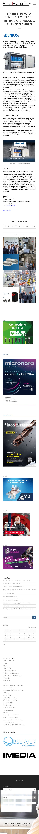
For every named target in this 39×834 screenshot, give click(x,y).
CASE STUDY (7, 668)
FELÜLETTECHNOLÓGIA (10, 673)
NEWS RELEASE (8, 705)
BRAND (5, 666)
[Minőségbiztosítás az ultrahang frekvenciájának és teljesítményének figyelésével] (28, 245)
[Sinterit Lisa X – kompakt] (11, 295)
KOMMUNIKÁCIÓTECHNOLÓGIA (13, 690)
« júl (4, 644)
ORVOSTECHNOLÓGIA (10, 707)
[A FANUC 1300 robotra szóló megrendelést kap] (28, 278)
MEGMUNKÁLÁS (8, 695)
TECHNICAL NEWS (9, 722)
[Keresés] (29, 3)
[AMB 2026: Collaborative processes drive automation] (11, 278)
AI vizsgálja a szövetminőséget (8, 593)
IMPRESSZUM (19, 780)
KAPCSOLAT (19, 812)
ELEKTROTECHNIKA (9, 671)
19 (15, 637)
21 (24, 637)
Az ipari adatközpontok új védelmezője (10, 596)
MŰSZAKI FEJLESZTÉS (10, 700)
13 (19, 635)
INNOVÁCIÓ (6, 680)
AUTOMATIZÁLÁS (8, 661)
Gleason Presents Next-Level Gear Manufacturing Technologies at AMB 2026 (16, 580)
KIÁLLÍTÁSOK (7, 688)
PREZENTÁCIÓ (7, 712)
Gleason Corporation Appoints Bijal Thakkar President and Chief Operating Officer (18, 608)
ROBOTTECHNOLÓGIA (10, 717)
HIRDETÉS (6, 678)
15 (29, 635)
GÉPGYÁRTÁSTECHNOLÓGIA (12, 675)
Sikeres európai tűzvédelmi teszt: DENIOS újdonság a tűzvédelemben (19, 19)
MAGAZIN (6, 693)
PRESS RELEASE (8, 710)
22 (29, 637)
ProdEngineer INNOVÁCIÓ (11, 715)
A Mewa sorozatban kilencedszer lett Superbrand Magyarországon (15, 606)
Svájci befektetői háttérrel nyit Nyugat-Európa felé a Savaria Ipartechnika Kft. (17, 603)
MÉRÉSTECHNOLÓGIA (10, 698)
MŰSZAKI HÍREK (8, 703)
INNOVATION (7, 683)
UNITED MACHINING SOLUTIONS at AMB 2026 (11, 583)
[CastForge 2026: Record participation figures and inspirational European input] (11, 245)
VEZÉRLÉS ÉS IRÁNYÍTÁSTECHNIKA (14, 725)
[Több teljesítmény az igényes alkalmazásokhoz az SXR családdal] (11, 262)
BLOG (5, 663)
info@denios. (10, 205)
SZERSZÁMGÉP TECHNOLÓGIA (13, 720)
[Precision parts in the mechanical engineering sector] (28, 262)
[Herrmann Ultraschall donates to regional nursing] (28, 295)
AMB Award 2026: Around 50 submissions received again (13, 586)
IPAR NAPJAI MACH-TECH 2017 (13, 685)
